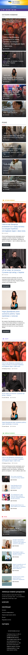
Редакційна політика (6, 619)
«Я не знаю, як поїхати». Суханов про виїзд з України (13, 62)
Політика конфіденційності (8, 612)
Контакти (4, 610)
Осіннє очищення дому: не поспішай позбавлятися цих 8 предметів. (12, 530)
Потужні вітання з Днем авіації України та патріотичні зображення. (18, 578)
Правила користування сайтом (9, 614)
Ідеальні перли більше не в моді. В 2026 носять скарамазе (13, 111)
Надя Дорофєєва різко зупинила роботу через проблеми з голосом (13, 78)
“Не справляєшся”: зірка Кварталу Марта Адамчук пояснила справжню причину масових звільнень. (13, 93)
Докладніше (6, 244)
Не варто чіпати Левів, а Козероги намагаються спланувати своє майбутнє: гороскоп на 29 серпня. (19, 541)
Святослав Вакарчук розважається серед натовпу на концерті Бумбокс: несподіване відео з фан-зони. (14, 41)
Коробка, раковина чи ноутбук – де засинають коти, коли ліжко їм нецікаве (13, 185)
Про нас (4, 617)
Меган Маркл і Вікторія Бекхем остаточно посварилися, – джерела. (12, 168)
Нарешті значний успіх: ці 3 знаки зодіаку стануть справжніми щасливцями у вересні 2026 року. (19, 566)
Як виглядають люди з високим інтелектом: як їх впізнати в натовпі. (19, 553)
